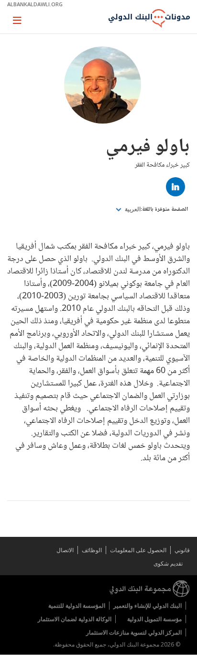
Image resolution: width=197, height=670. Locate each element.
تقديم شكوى (168, 563)
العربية (132, 209)
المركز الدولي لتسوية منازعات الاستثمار (134, 632)
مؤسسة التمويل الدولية (154, 619)
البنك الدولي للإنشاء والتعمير (147, 606)
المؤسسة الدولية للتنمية (76, 606)
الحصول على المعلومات (138, 550)
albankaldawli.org (35, 4)
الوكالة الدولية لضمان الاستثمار (74, 619)
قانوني (182, 550)
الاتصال (65, 550)
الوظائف (92, 550)
